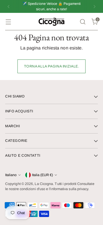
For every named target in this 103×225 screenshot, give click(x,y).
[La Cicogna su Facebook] (42, 182)
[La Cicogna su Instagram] (51, 182)
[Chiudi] (92, 45)
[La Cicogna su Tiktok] (60, 182)
